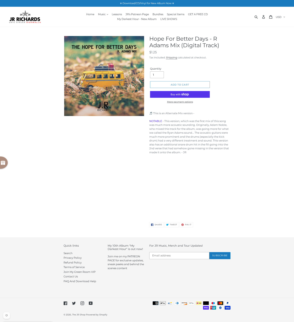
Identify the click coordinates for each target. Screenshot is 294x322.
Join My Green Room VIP (80, 271)
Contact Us (71, 276)
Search (68, 253)
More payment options (180, 101)
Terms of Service (74, 267)
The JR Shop (78, 314)
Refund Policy (73, 262)
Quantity (155, 68)
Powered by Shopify (96, 314)
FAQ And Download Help (80, 281)
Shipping (171, 57)
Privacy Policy (73, 257)
